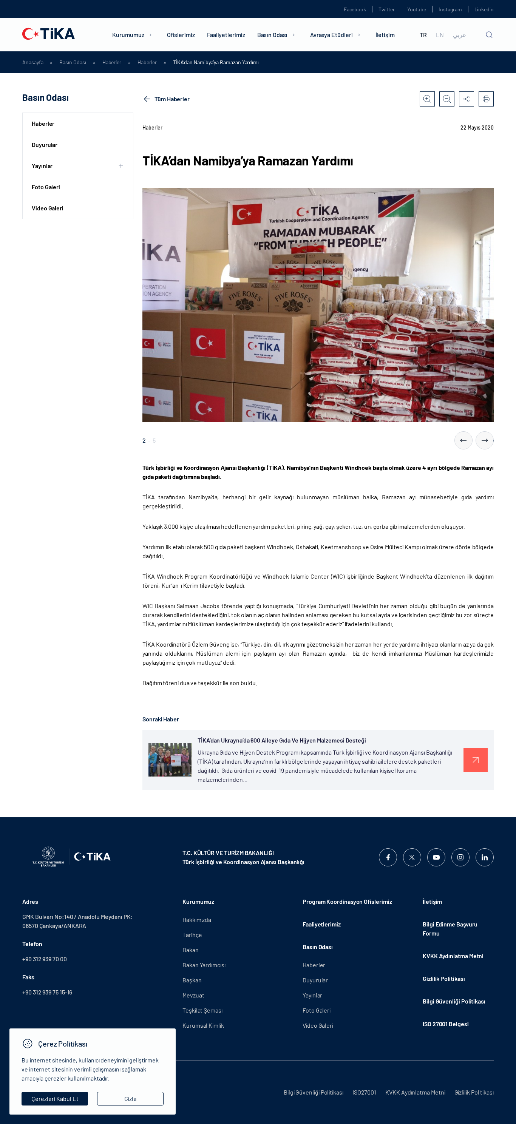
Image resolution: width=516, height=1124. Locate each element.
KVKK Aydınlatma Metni (453, 955)
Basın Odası (272, 34)
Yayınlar (312, 995)
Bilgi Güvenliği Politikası (454, 1001)
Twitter (387, 9)
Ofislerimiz (181, 34)
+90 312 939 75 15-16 (47, 992)
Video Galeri (47, 208)
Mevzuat (193, 995)
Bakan (190, 949)
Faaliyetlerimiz (226, 34)
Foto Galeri (46, 186)
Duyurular (44, 144)
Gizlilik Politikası (444, 978)
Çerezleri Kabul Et (55, 1098)
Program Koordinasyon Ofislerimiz (347, 901)
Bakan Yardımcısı (204, 964)
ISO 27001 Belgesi (446, 1023)
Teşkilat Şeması (202, 1010)
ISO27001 (364, 1092)
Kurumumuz (128, 34)
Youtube (416, 9)
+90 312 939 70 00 (44, 958)
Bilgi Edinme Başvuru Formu (450, 928)
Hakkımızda (196, 919)
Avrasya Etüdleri (331, 34)
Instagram (450, 9)
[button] (463, 440)
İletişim (385, 34)
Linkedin (484, 9)
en (440, 35)
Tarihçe (192, 934)
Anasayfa (32, 62)
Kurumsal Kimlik (203, 1025)
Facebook (355, 9)
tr (423, 35)
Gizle (130, 1098)
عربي (460, 35)
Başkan (192, 980)
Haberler (111, 62)
